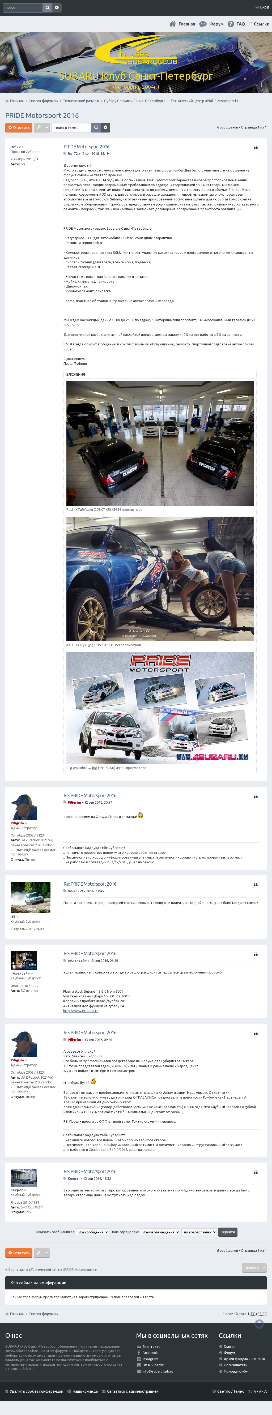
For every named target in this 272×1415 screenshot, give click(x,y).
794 (36, 1202)
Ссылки (261, 24)
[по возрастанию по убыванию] (199, 1232)
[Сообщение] (65, 153)
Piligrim (17, 823)
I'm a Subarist (153, 1365)
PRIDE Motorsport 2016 (42, 115)
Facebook (150, 1352)
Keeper (17, 1190)
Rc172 (15, 147)
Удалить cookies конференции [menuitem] (36, 1391)
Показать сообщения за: (55, 1232)
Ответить (21, 127)
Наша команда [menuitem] (85, 1391)
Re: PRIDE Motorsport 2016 (89, 795)
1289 (34, 986)
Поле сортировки (125, 1232)
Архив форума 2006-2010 (244, 1359)
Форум (229, 1352)
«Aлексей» (20, 973)
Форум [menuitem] (216, 24)
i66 (13, 916)
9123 (40, 835)
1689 (40, 929)
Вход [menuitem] (264, 7)
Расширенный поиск (57, 8)
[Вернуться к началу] (259, 1324)
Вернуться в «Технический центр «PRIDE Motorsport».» (52, 1269)
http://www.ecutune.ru (80, 1011)
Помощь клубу (236, 1371)
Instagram (150, 1359)
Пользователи (236, 1365)
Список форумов (43, 1314)
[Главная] (136, 61)
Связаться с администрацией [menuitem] (133, 1391)
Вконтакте (151, 1346)
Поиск (47, 8)
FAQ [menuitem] (241, 24)
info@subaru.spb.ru (158, 1371)
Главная (187, 24)
